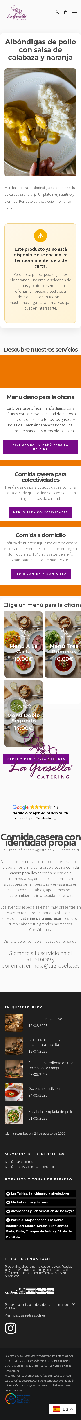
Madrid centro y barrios (29, 1202)
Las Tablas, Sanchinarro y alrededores (40, 1193)
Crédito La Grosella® (46, 1385)
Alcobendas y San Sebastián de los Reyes (42, 1211)
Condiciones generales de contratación (53, 1380)
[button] (74, 12)
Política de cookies (23, 1380)
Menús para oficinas (19, 1161)
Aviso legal (10, 1375)
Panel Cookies (64, 1385)
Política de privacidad (27, 1375)
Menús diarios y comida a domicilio (29, 1166)
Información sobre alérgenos (20, 1385)
